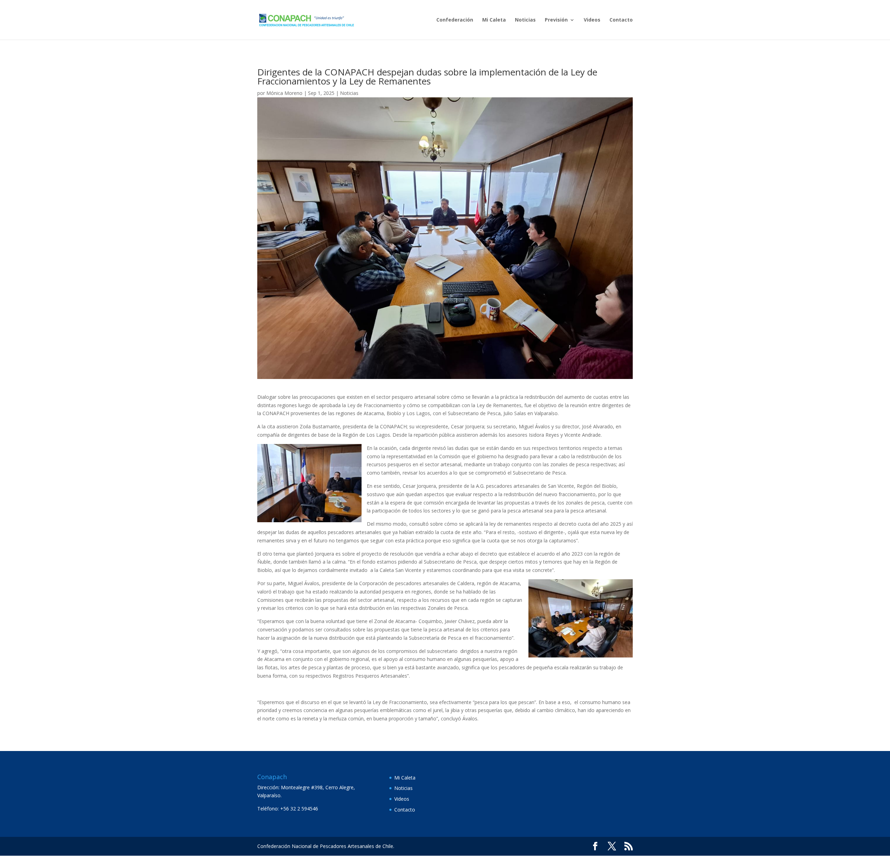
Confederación (454, 20)
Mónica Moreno (284, 93)
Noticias (525, 20)
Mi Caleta (494, 20)
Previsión (556, 20)
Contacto (621, 20)
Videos (592, 20)
